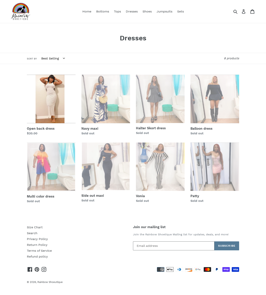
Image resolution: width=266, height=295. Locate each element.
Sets (180, 11)
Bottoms (102, 11)
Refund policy (37, 256)
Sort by (32, 58)
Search (32, 233)
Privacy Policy (37, 239)
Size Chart (35, 227)
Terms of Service (39, 250)
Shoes (147, 11)
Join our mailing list (149, 227)
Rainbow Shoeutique (50, 282)
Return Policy (37, 245)
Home (86, 11)
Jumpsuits (164, 11)
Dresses (132, 11)
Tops (117, 11)
